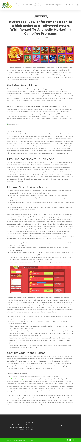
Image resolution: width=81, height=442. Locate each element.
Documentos (49, 5)
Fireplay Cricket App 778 (41, 16)
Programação (27, 5)
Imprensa (58, 5)
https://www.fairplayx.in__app (16, 379)
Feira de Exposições (38, 4)
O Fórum (18, 4)
